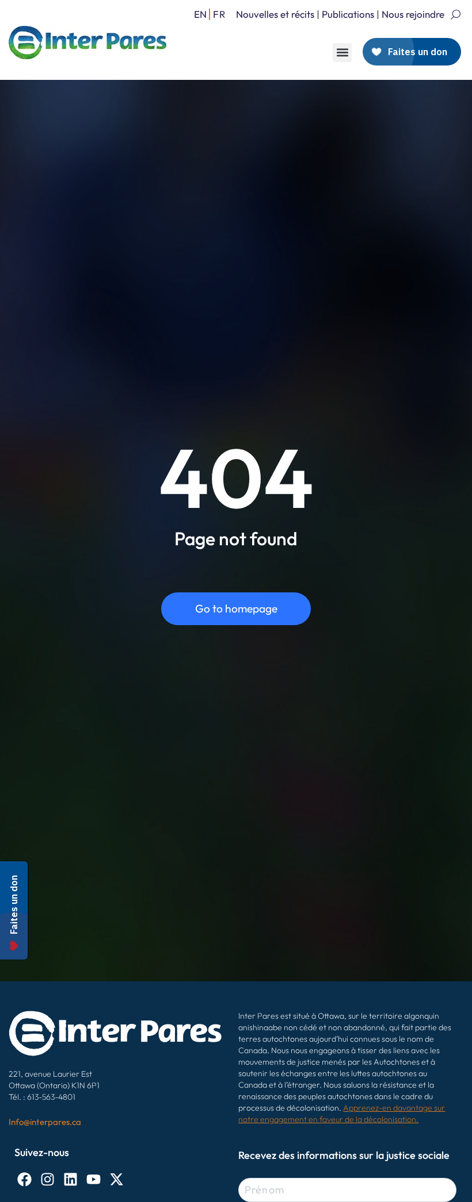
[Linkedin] (70, 1179)
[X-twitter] (116, 1179)
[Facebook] (24, 1179)
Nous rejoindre (413, 14)
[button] (342, 52)
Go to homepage (236, 608)
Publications (348, 14)
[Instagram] (47, 1179)
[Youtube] (93, 1179)
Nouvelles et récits (275, 14)
